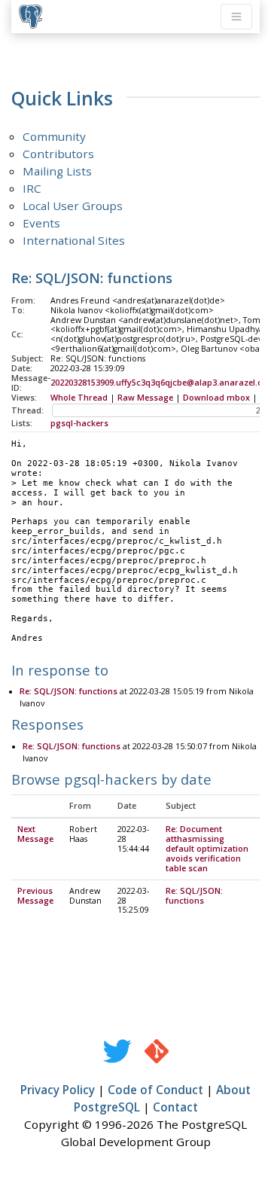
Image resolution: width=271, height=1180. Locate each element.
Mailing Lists (57, 170)
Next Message (35, 834)
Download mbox (216, 397)
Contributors (58, 153)
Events (41, 222)
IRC (32, 188)
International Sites (74, 240)
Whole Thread (79, 397)
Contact (175, 1106)
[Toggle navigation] (236, 16)
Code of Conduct (155, 1089)
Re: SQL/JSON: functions (68, 691)
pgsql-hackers (79, 423)
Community (54, 136)
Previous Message (35, 896)
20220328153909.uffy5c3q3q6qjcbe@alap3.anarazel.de (158, 382)
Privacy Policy (57, 1089)
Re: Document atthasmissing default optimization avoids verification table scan (207, 849)
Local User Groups (73, 205)
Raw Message (145, 397)
